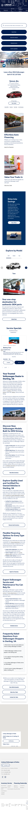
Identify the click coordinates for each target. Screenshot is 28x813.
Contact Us (6, 764)
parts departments (12, 591)
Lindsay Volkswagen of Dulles (3, 803)
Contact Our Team (14, 696)
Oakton (13, 391)
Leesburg (9, 389)
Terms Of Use (10, 803)
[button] (14, 724)
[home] (12, 5)
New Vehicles (3, 784)
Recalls (24, 803)
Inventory (4, 782)
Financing (17, 782)
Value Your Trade (8, 184)
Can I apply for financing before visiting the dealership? (13, 656)
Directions (22, 786)
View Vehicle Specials (14, 686)
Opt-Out (22, 804)
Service (10, 782)
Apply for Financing (14, 570)
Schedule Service (13, 331)
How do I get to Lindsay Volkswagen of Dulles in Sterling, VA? (13, 668)
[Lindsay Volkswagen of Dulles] (6, 5)
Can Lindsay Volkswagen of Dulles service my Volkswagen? (14, 662)
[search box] (14, 24)
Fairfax (4, 391)
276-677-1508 (7, 769)
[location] (13, 5)
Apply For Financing (8, 146)
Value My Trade (17, 787)
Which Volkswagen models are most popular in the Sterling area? (12, 650)
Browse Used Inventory (14, 523)
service (4, 591)
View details (14, 102)
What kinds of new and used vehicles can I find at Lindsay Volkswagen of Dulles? (14, 644)
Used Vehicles (4, 789)
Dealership (23, 782)
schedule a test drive (10, 464)
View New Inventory (13, 471)
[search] (14, 5)
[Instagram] (5, 776)
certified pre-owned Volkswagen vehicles (14, 494)
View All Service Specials (13, 329)
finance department (15, 541)
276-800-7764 (7, 770)
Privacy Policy (7, 804)
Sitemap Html (16, 804)
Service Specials (11, 787)
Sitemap (12, 803)
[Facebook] (2, 776)
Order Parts (14, 318)
